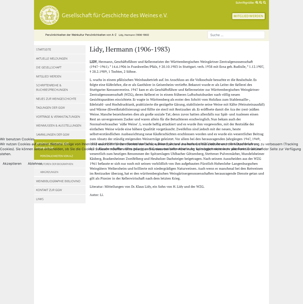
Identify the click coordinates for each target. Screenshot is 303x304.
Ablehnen (35, 163)
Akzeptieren (12, 163)
